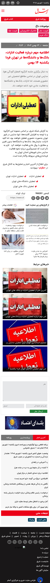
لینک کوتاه (20, 193)
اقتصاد (15, 532)
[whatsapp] (33, 198)
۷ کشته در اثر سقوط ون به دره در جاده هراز (31, 467)
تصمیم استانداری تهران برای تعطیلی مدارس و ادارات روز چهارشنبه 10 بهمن (26, 342)
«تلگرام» (41, 167)
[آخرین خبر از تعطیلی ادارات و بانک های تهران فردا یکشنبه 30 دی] (25, 280)
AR (8, 2)
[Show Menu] (3, 9)
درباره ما (45, 552)
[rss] (41, 542)
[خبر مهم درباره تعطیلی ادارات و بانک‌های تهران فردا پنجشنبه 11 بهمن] (25, 306)
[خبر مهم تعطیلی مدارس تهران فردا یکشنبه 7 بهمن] (25, 359)
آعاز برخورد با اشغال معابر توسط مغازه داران (31, 501)
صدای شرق (6, 536)
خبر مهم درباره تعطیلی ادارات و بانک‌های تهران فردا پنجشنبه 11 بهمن (26, 316)
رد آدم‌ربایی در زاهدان (39, 462)
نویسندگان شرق (42, 565)
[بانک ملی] (25, 429)
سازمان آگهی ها (42, 570)
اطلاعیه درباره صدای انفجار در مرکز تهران (32, 473)
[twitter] (42, 198)
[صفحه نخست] (17, 3)
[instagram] (35, 542)
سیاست (23, 532)
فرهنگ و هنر (44, 536)
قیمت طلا (12, 30)
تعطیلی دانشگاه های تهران (24, 181)
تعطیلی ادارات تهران (15, 176)
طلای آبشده (42, 520)
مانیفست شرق (43, 561)
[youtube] (9, 542)
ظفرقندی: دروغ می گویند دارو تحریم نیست (31, 478)
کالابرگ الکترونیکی (28, 30)
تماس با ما (45, 548)
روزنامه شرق (40, 19)
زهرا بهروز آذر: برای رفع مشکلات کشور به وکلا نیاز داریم (26, 507)
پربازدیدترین (25, 437)
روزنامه (9, 437)
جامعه (45, 45)
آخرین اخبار (41, 437)
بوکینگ (31, 520)
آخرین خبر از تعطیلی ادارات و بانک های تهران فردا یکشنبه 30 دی (26, 290)
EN (12, 2)
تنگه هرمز (43, 35)
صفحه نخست (44, 532)
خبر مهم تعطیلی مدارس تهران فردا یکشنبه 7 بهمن (27, 369)
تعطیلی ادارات (35, 176)
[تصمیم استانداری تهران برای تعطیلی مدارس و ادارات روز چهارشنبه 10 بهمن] (25, 332)
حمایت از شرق (43, 557)
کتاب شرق (9, 19)
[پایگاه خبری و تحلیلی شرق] (41, 11)
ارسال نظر (38, 411)
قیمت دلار (43, 30)
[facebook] (38, 198)
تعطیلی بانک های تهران (24, 186)
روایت (25, 536)
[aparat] (20, 542)
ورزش (33, 536)
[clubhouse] (15, 542)
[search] (3, 3)
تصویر (16, 536)
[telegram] (47, 198)
